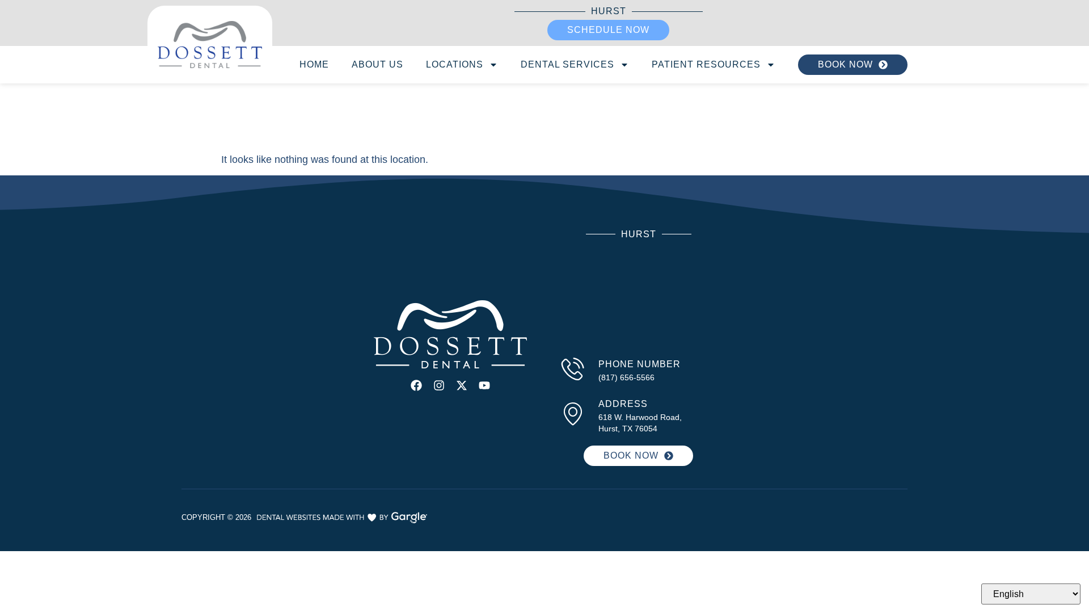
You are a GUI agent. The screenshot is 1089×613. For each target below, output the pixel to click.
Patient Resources (706, 64)
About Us (377, 64)
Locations (454, 64)
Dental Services (567, 64)
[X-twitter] (461, 385)
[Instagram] (439, 385)
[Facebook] (416, 385)
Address (623, 404)
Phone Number (639, 364)
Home (314, 64)
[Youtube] (484, 385)
